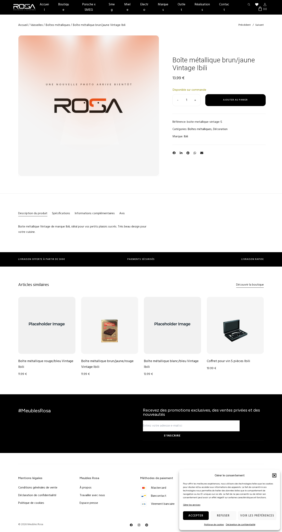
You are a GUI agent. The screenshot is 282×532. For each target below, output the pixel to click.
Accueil (44, 7)
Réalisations (202, 7)
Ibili (186, 136)
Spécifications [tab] (61, 213)
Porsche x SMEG (89, 7)
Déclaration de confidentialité (240, 524)
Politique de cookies (214, 524)
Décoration (220, 129)
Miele (127, 7)
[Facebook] (131, 525)
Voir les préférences (257, 515)
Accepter (195, 515)
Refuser (223, 515)
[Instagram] (139, 525)
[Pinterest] (147, 525)
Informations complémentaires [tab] (95, 213)
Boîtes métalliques (57, 25)
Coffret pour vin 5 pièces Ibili (228, 361)
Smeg (112, 7)
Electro (144, 7)
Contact (224, 7)
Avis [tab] (122, 213)
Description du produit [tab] (32, 213)
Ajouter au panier (235, 100)
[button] (274, 475)
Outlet (181, 7)
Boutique (63, 7)
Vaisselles (36, 25)
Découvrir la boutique (250, 284)
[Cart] (262, 9)
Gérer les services (191, 504)
